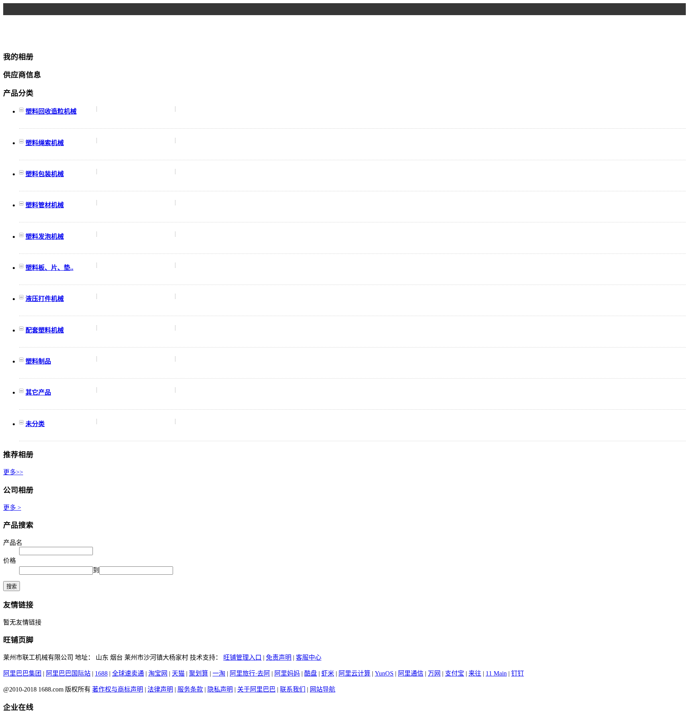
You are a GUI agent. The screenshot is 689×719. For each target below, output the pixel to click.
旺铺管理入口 (242, 657)
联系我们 (292, 689)
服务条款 (190, 689)
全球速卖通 (128, 673)
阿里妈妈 (287, 673)
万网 (434, 673)
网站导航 (322, 689)
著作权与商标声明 (117, 689)
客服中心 (308, 657)
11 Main (496, 673)
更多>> (13, 472)
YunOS (384, 673)
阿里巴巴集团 (22, 673)
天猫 (178, 673)
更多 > (12, 507)
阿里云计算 (354, 673)
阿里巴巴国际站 (68, 673)
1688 (101, 673)
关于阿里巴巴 (256, 689)
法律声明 (160, 689)
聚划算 (198, 673)
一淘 (219, 673)
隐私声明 (220, 689)
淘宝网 (157, 673)
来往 (475, 673)
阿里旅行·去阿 (250, 673)
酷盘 (310, 673)
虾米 (327, 673)
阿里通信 (410, 673)
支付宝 (454, 673)
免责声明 (278, 657)
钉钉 (517, 673)
